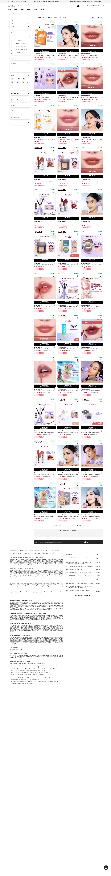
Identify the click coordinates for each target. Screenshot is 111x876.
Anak (28, 9)
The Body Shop (26, 553)
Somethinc (48, 655)
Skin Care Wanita (13, 649)
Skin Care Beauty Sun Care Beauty (18, 677)
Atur (99, 17)
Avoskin (61, 655)
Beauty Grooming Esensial (33, 679)
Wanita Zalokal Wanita (33, 666)
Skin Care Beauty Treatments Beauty (35, 677)
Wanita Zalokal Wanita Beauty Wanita (18, 666)
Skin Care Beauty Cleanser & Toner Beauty (20, 676)
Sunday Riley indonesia (48, 656)
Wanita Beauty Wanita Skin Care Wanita (36, 663)
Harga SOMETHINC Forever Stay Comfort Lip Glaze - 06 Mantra (79, 566)
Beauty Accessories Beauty (40, 681)
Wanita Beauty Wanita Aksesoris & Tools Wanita (40, 665)
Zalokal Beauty (54, 668)
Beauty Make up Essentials (38, 674)
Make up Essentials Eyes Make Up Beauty (36, 670)
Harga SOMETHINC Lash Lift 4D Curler (74, 569)
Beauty (42, 9)
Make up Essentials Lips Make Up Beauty (39, 672)
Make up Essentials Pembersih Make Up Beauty (21, 674)
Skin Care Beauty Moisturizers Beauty (39, 676)
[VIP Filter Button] (92, 17)
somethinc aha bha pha (34, 550)
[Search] (78, 6)
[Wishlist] (99, 6)
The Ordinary (12, 656)
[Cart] (103, 6)
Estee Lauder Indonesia (38, 656)
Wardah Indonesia (54, 655)
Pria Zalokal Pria (14, 683)
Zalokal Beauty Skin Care (44, 668)
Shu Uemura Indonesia (18, 655)
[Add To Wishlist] (54, 53)
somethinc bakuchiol (45, 550)
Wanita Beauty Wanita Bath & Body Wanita (19, 665)
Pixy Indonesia (20, 657)
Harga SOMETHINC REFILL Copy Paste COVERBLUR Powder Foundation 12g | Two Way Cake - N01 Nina (79, 563)
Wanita (9, 9)
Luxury (35, 9)
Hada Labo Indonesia (58, 656)
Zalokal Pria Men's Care (53, 681)
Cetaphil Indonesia (20, 656)
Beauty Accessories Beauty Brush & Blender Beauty (21, 681)
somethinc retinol (55, 550)
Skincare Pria (20, 649)
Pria (15, 9)
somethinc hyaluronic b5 (15, 553)
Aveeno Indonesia (28, 656)
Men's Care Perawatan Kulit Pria (26, 683)
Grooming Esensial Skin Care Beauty (18, 679)
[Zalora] (13, 5)
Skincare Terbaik (14, 647)
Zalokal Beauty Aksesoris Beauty (18, 668)
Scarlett (51, 553)
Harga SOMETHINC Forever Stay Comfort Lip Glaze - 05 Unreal (79, 583)
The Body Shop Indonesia (29, 655)
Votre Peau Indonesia (40, 655)
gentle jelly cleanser (22, 550)
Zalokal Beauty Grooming (44, 666)
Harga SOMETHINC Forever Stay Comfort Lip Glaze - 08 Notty (79, 575)
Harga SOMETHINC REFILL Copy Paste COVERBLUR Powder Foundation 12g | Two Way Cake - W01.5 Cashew (79, 587)
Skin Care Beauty (48, 677)
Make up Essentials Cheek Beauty (18, 670)
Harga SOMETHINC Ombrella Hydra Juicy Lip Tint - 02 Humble (79, 572)
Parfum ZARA (45, 553)
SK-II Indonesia (13, 657)
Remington (37, 553)
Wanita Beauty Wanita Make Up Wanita (18, 663)
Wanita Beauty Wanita (56, 665)
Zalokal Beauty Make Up (31, 668)
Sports (22, 9)
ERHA (32, 553)
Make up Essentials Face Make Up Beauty (19, 672)
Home (10, 13)
